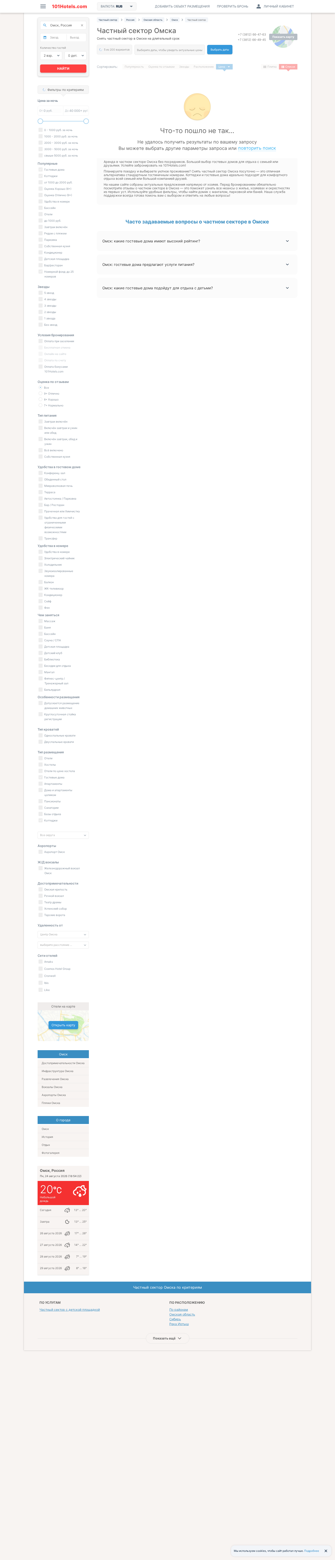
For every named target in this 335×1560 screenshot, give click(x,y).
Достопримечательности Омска (63, 1063)
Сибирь (175, 1319)
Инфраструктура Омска (57, 1071)
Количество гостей (53, 47)
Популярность (134, 66)
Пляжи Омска (51, 1103)
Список (290, 66)
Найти (63, 68)
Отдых (46, 1145)
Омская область (182, 1314)
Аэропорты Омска (54, 1095)
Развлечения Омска (55, 1079)
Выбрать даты (220, 49)
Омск (45, 1129)
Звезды (184, 66)
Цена (221, 66)
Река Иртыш (179, 1324)
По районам (178, 1309)
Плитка (272, 66)
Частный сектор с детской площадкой (69, 1309)
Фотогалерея (50, 1153)
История (47, 1137)
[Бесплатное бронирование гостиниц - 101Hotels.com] (69, 6)
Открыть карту (63, 1025)
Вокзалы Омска (52, 1087)
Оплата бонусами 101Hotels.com (56, 369)
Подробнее (311, 1550)
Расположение (204, 66)
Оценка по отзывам (161, 66)
